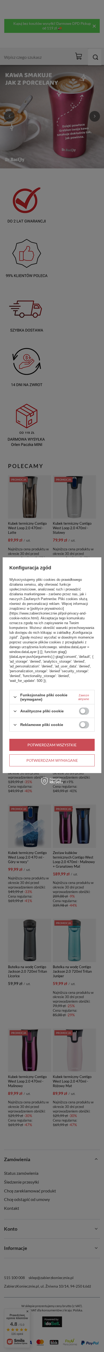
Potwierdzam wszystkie (52, 745)
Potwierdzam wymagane (52, 760)
